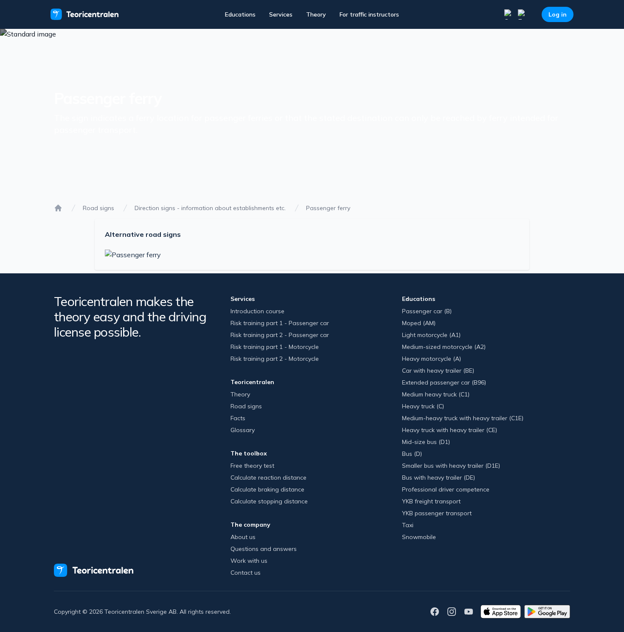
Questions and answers (263, 549)
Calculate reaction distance (268, 477)
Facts (237, 418)
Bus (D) (412, 454)
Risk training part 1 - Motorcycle (274, 347)
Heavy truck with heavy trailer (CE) (449, 430)
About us (243, 537)
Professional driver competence (445, 489)
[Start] (58, 208)
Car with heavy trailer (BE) (438, 370)
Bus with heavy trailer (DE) (438, 477)
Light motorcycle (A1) (431, 335)
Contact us (245, 572)
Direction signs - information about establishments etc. (210, 208)
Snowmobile (419, 537)
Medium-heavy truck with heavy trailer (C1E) (462, 418)
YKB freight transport (431, 501)
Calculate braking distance (267, 489)
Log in (557, 14)
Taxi (407, 525)
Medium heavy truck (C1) (435, 394)
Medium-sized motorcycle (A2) (444, 347)
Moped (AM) (419, 323)
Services (280, 14)
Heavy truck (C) (423, 406)
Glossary (242, 430)
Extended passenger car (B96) (444, 382)
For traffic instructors (369, 14)
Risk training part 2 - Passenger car (279, 335)
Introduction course (257, 311)
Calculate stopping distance (269, 501)
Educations (240, 14)
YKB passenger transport (437, 513)
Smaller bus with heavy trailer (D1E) (451, 465)
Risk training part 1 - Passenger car (279, 323)
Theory (316, 14)
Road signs (98, 208)
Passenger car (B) (427, 311)
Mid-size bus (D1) (426, 442)
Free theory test (252, 465)
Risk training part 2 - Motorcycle (274, 358)
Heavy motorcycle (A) (431, 358)
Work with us (248, 561)
